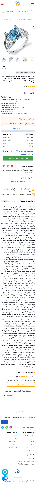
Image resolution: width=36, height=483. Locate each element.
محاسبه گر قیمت (29, 436)
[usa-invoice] (18, 132)
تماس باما (31, 458)
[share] (34, 27)
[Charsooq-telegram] (4, 166)
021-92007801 (22, 461)
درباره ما (14, 436)
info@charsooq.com (23, 464)
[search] (32, 11)
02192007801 (22, 182)
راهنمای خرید (13, 439)
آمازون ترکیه (30, 448)
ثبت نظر (21, 384)
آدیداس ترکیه (30, 445)
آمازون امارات (30, 451)
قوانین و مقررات (12, 448)
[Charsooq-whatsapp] (8, 166)
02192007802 (14, 182)
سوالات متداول (13, 442)
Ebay (32, 442)
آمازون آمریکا (30, 439)
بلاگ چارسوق (13, 445)
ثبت (5, 422)
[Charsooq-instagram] (12, 166)
